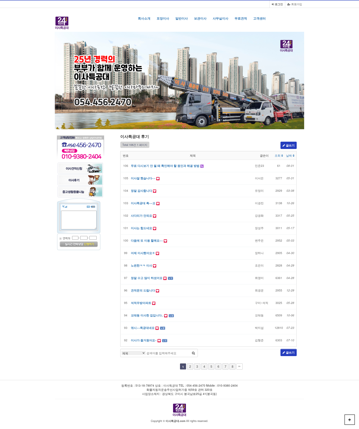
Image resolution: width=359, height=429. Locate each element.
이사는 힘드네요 (142, 228)
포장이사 (163, 18)
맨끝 (239, 366)
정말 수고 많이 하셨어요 (147, 278)
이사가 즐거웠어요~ (144, 340)
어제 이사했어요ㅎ (143, 253)
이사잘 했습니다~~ (143, 178)
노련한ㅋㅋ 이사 (142, 265)
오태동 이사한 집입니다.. (147, 315)
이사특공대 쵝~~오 (143, 203)
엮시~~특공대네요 (143, 328)
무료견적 (241, 18)
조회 (278, 155)
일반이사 (181, 18)
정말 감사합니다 (142, 190)
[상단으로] (349, 419)
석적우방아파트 (141, 303)
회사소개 (144, 18)
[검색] (193, 353)
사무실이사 (220, 18)
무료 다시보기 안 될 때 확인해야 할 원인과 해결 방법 (165, 165)
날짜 (289, 155)
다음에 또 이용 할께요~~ (147, 240)
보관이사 (200, 18)
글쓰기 (290, 145)
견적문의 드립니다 (143, 290)
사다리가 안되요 (142, 215)
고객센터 (259, 18)
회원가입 (296, 4)
